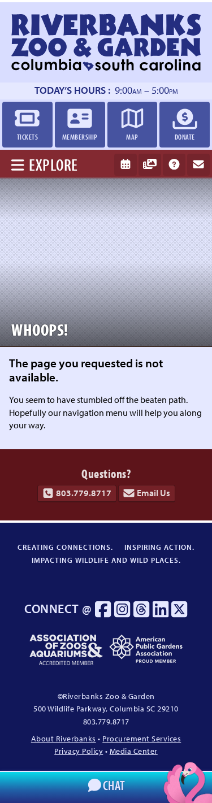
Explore (53, 164)
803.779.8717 (83, 492)
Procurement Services (141, 738)
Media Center (134, 750)
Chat (114, 785)
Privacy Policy (78, 750)
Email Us (153, 492)
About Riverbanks (63, 738)
